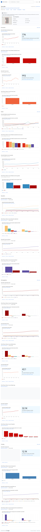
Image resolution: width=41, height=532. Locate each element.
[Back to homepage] (1, 2)
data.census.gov (8, 203)
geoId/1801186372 (38, 6)
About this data (28, 39)
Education (14, 9)
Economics (7, 9)
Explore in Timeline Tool (11, 215)
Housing (24, 9)
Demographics (19, 9)
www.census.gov (15, 24)
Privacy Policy (38, 530)
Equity (11, 9)
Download (4, 67)
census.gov (25, 39)
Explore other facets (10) (4, 425)
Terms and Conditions (33, 530)
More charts (38, 27)
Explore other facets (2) (4, 31)
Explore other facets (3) (4, 467)
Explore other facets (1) (4, 220)
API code (32, 39)
